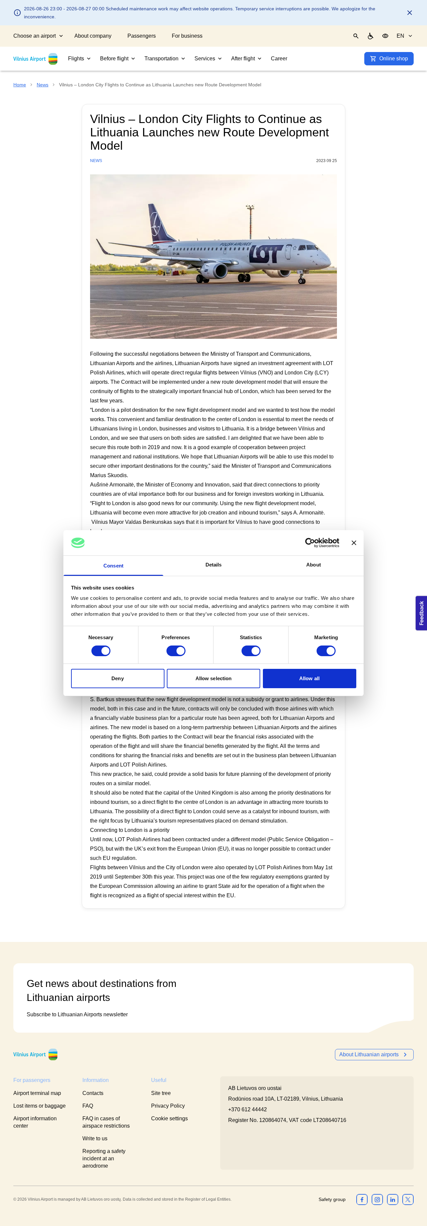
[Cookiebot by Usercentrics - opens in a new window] (310, 543)
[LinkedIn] (392, 1199)
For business (187, 36)
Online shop (393, 58)
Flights (76, 58)
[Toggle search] (356, 36)
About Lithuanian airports (369, 1054)
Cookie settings (169, 1118)
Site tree (161, 1093)
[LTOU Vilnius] (35, 1054)
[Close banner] (354, 542)
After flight (243, 58)
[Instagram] (377, 1199)
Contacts (92, 1093)
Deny (117, 678)
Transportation (161, 58)
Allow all (309, 678)
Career (279, 58)
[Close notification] (410, 13)
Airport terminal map (37, 1093)
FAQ (87, 1106)
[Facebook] (362, 1199)
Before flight (114, 58)
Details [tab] (213, 564)
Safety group (332, 1199)
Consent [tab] (113, 565)
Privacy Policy (168, 1106)
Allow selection (213, 678)
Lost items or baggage (39, 1106)
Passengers (141, 36)
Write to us (94, 1138)
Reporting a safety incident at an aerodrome (103, 1158)
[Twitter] (408, 1199)
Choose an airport (34, 36)
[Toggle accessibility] (385, 36)
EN (400, 36)
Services (204, 58)
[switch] (175, 651)
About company (92, 36)
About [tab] (313, 564)
